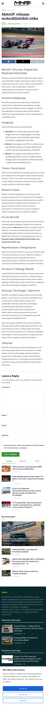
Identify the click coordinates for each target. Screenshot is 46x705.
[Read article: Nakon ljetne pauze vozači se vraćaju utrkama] (6, 573)
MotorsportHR (14, 24)
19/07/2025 (18, 664)
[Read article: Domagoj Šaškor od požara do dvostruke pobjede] (6, 551)
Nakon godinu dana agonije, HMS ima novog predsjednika (27, 467)
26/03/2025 (27, 24)
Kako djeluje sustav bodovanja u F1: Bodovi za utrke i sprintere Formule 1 (28, 478)
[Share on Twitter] (23, 61)
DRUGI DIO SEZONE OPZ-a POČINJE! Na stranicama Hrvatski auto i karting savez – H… (28, 561)
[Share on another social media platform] (37, 61)
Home (4, 10)
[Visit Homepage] (23, 3)
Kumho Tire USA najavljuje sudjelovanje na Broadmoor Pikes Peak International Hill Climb (27, 658)
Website (5, 435)
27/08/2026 (7, 543)
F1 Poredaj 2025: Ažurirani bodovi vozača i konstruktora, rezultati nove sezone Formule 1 (27, 505)
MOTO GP (10, 10)
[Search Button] (43, 3)
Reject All (23, 701)
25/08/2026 (16, 554)
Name (5, 415)
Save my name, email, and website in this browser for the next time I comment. (24, 446)
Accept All (23, 688)
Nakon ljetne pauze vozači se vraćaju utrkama (25, 572)
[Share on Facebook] (9, 61)
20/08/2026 (16, 576)
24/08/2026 (16, 566)
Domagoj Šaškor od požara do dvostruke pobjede (25, 550)
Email (5, 425)
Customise (23, 694)
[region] (23, 685)
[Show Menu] (3, 3)
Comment (6, 387)
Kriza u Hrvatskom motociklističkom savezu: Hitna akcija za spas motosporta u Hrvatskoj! (26, 491)
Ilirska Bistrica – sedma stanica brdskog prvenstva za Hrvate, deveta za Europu (20, 539)
